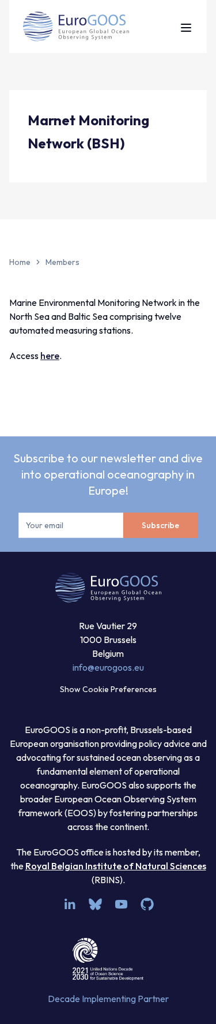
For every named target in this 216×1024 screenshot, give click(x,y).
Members (62, 262)
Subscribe (160, 525)
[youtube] (121, 904)
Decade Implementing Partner (108, 998)
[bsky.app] (95, 904)
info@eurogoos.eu (108, 667)
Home (20, 262)
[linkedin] (69, 904)
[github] (147, 904)
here (49, 355)
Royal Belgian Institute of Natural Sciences (115, 866)
